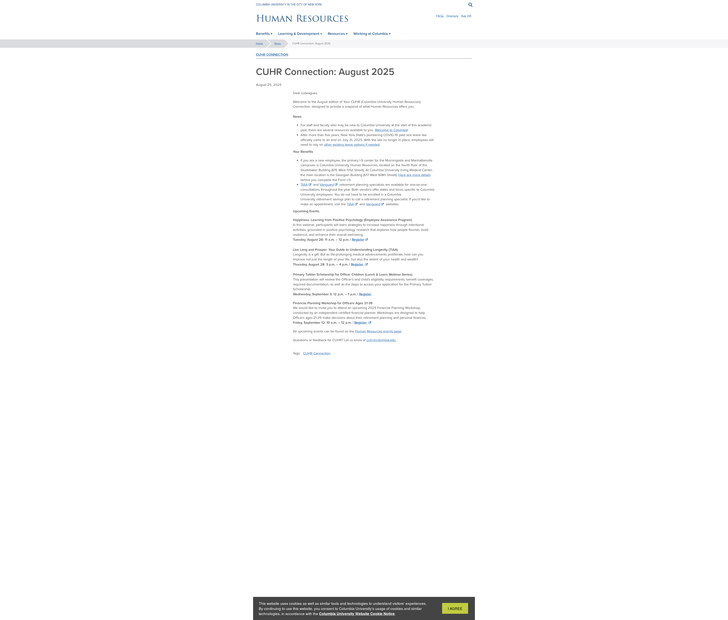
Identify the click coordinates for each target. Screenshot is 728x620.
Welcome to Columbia (391, 130)
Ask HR (466, 16)
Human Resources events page (378, 331)
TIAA (304, 184)
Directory (452, 16)
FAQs (440, 16)
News (277, 43)
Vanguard (327, 184)
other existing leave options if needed (352, 144)
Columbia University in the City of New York (289, 4)
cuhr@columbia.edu (381, 340)
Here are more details (414, 174)
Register (358, 239)
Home (259, 43)
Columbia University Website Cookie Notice (357, 613)
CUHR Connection (272, 54)
